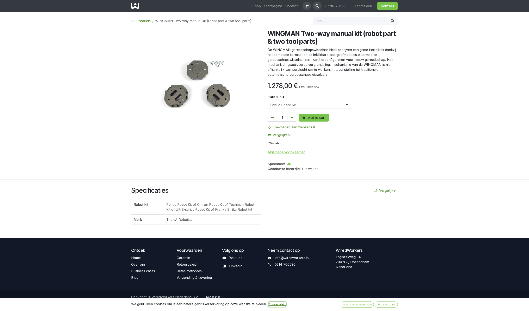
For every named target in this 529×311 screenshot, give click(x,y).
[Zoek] (392, 21)
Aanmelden (363, 6)
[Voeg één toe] (292, 118)
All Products (141, 21)
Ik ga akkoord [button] (386, 304)
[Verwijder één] (272, 118)
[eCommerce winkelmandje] (307, 6)
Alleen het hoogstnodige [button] (357, 304)
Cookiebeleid (277, 304)
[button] (317, 6)
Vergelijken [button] (281, 135)
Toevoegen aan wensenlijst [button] (294, 127)
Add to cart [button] (316, 118)
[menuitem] (256, 6)
